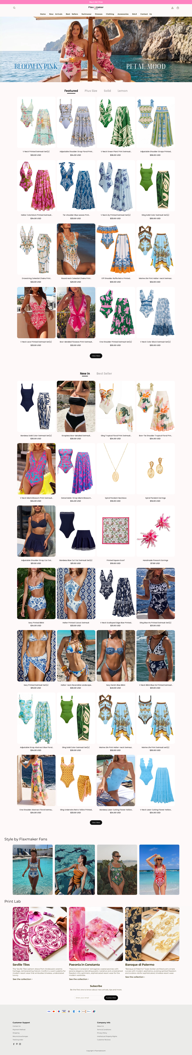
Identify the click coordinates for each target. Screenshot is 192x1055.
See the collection (22, 979)
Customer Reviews (103, 1040)
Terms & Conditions (104, 1029)
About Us (100, 1026)
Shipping (16, 1033)
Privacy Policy (102, 1033)
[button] (14, 7)
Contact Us (16, 1026)
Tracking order (18, 1040)
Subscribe (111, 998)
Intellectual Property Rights (107, 1036)
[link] (86, 14)
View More (96, 356)
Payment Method (19, 1029)
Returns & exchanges (20, 1036)
